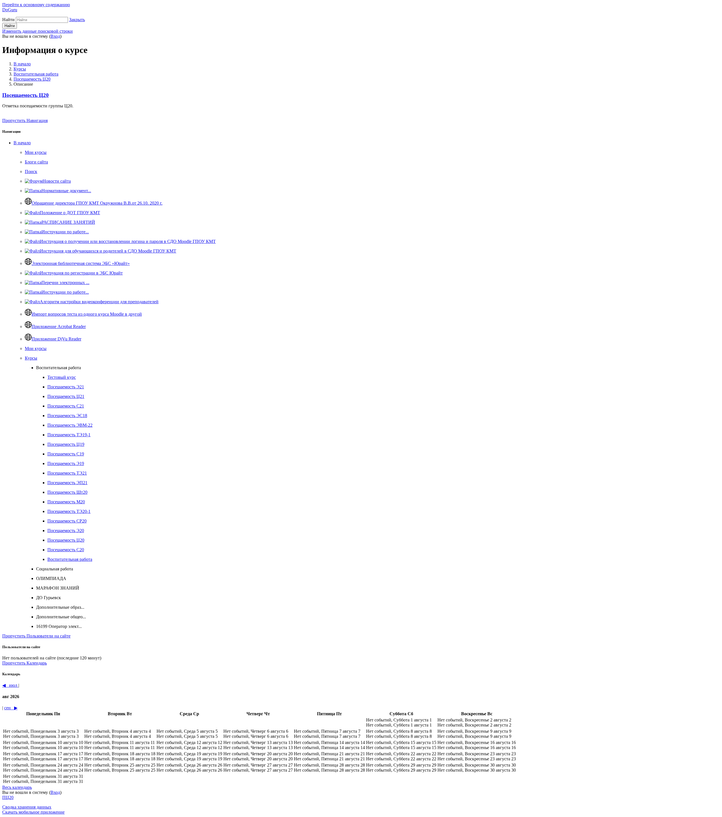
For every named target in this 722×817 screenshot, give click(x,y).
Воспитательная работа (36, 74)
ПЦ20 (8, 797)
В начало (22, 63)
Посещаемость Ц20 (32, 79)
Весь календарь (17, 787)
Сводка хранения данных (26, 807)
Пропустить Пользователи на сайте (36, 636)
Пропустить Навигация (25, 120)
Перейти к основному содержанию (36, 4)
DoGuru (9, 9)
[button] (77, 19)
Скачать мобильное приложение (33, 812)
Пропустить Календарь (24, 663)
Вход (55, 36)
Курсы (20, 69)
